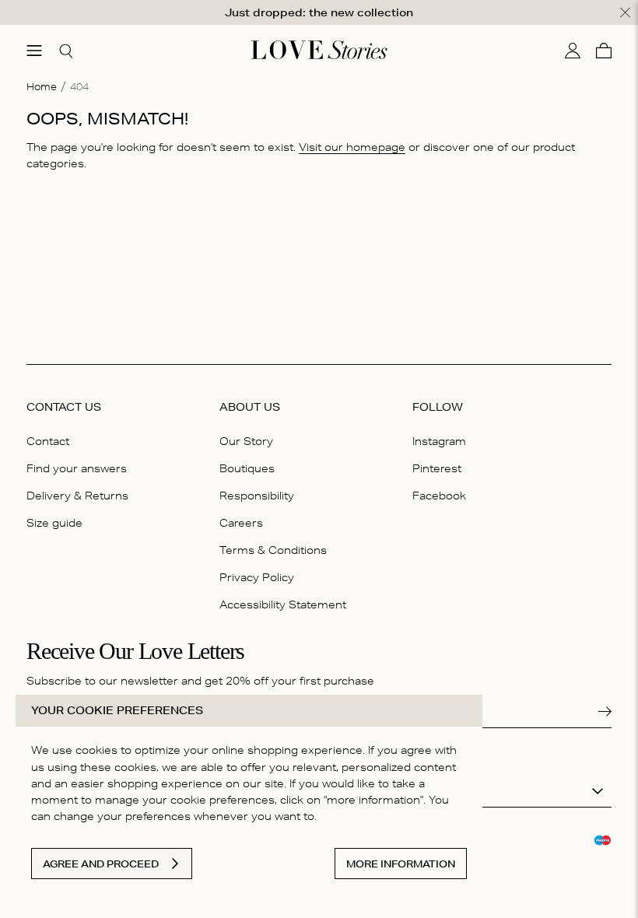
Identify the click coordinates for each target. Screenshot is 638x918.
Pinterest (436, 468)
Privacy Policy (256, 577)
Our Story (246, 441)
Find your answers (76, 468)
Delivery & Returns (77, 496)
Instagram (439, 441)
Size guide (54, 523)
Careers (241, 523)
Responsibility (256, 496)
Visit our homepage (352, 147)
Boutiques (247, 468)
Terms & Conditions (273, 550)
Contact (47, 441)
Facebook (439, 496)
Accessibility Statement (282, 604)
